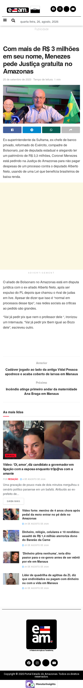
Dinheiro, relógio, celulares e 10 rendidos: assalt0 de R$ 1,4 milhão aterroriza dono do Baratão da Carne (51, 536)
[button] (5, 20)
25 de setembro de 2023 (17, 79)
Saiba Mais (15, 500)
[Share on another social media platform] (70, 130)
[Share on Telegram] (32, 130)
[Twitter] (45, 662)
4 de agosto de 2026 (34, 479)
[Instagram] (37, 662)
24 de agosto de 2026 (36, 523)
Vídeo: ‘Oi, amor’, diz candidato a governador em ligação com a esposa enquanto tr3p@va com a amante (38, 469)
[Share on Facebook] (12, 130)
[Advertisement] (41, 226)
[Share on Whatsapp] (51, 130)
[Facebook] (28, 662)
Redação (13, 479)
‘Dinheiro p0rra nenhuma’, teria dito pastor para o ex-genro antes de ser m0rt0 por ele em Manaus (51, 557)
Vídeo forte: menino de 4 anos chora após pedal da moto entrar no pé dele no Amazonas (51, 514)
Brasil (10, 455)
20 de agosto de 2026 (36, 566)
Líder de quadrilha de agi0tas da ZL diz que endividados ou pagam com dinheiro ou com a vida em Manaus (50, 579)
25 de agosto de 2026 (36, 545)
